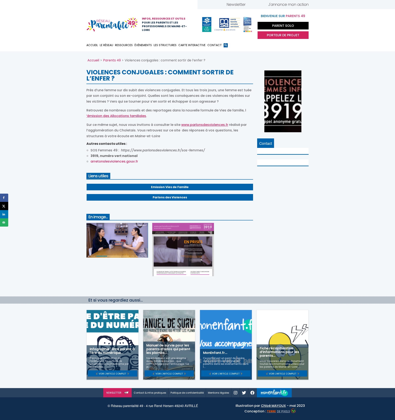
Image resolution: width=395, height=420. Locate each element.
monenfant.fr (274, 392)
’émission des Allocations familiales (116, 115)
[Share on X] (4, 206)
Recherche (226, 46)
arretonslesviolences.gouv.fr (114, 161)
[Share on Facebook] (4, 198)
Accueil (92, 45)
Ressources (124, 45)
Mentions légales (218, 392)
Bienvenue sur (283, 16)
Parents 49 (112, 60)
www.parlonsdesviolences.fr (204, 124)
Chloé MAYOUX (273, 405)
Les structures (165, 45)
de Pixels (278, 411)
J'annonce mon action (288, 4)
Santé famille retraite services (227, 24)
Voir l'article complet (112, 373)
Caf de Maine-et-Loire (207, 24)
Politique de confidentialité (187, 392)
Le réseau (106, 45)
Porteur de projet (283, 35)
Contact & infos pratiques (150, 392)
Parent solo (283, 25)
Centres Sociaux (248, 24)
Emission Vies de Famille (170, 187)
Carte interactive (192, 45)
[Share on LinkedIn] (4, 214)
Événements (143, 45)
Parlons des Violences (170, 197)
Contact (214, 45)
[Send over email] (4, 222)
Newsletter (236, 4)
